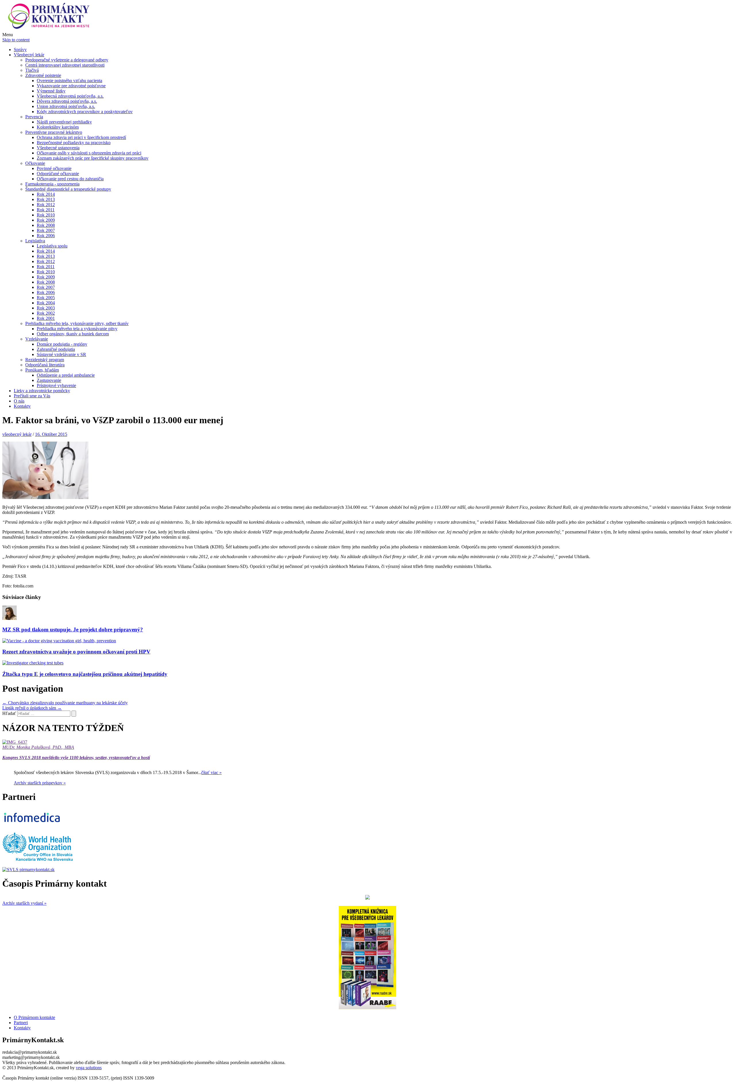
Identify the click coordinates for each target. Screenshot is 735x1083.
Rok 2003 (46, 307)
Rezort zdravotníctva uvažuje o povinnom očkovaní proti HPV (76, 652)
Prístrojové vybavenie (56, 385)
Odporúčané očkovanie (58, 173)
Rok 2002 (46, 313)
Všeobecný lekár (29, 54)
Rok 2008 (46, 225)
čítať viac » (211, 772)
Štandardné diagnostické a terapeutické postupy (68, 189)
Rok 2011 (46, 209)
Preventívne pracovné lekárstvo (53, 132)
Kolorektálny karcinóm (58, 127)
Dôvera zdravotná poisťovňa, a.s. (67, 101)
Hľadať (9, 713)
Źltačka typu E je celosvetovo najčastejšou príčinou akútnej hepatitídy (84, 674)
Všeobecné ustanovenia (58, 147)
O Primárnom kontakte (34, 1017)
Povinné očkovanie (54, 168)
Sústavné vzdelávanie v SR (61, 354)
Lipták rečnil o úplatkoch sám (32, 707)
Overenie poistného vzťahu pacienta (69, 80)
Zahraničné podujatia (56, 349)
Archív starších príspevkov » (40, 782)
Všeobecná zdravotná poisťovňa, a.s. (70, 96)
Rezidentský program (44, 359)
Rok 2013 (46, 199)
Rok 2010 (46, 214)
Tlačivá (32, 70)
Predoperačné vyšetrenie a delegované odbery (66, 59)
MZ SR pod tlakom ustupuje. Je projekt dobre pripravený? (72, 629)
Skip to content (16, 39)
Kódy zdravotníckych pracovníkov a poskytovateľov (85, 111)
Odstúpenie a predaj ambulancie (66, 375)
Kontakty (22, 406)
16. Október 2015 (51, 434)
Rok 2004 (46, 302)
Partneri (21, 1022)
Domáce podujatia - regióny (62, 344)
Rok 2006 (46, 235)
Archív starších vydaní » (24, 903)
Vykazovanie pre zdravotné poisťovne (71, 85)
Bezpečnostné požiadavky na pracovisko (74, 142)
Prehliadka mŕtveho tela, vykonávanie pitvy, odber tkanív (77, 323)
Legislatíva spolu (52, 245)
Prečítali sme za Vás (32, 395)
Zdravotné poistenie (43, 75)
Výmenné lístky (51, 90)
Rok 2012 (46, 204)
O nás (19, 401)
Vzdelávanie (36, 338)
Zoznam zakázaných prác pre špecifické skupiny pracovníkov (92, 158)
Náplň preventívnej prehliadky (64, 121)
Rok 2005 (46, 297)
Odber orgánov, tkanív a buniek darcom (73, 333)
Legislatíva (35, 240)
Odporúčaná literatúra (45, 364)
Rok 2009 (46, 220)
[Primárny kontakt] (50, 29)
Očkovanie (35, 163)
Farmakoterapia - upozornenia (52, 183)
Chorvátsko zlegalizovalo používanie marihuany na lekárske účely (65, 702)
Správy (20, 49)
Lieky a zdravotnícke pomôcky (42, 390)
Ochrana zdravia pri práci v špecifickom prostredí (81, 137)
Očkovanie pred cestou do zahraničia (70, 178)
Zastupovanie (49, 380)
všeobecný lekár (17, 434)
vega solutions (89, 1067)
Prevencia (34, 116)
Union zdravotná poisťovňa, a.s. (66, 106)
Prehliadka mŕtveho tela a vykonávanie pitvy (77, 328)
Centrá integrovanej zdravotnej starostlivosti (65, 65)
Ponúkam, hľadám (42, 370)
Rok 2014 (46, 194)
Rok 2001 (46, 318)
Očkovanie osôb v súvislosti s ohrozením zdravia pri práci (89, 152)
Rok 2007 (46, 230)
